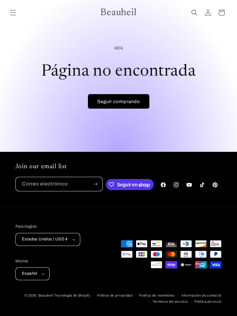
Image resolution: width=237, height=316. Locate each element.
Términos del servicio (170, 301)
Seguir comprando (118, 101)
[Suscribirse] (95, 184)
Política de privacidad (114, 295)
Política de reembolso (157, 295)
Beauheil (45, 295)
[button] (13, 12)
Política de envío (208, 301)
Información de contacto (201, 295)
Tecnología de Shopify (72, 295)
